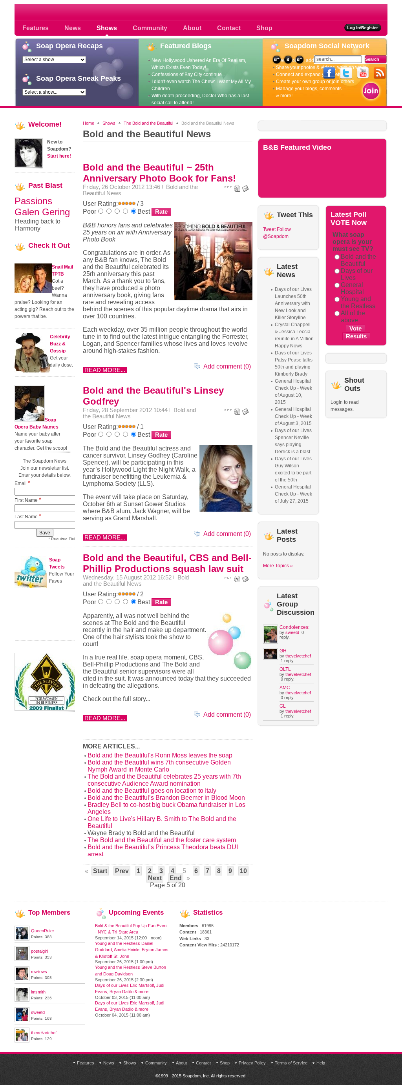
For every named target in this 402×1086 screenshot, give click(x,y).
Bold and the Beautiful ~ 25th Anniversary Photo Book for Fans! (159, 172)
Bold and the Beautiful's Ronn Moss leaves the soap (160, 755)
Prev (122, 871)
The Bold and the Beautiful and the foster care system (162, 840)
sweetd (292, 632)
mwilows (39, 971)
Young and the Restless (358, 302)
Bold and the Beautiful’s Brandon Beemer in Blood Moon (166, 797)
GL (283, 706)
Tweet (269, 229)
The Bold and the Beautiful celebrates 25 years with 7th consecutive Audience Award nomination (164, 780)
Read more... (104, 370)
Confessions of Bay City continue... (188, 74)
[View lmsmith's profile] (22, 1000)
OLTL (285, 669)
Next (155, 878)
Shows (108, 123)
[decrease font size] (299, 59)
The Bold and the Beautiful (148, 123)
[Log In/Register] (363, 27)
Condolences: (294, 627)
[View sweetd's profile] (22, 1020)
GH (283, 651)
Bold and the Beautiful (358, 260)
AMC (285, 687)
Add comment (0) (227, 366)
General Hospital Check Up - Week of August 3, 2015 (293, 416)
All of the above (353, 316)
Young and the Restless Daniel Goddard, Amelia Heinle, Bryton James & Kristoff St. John (131, 950)
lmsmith (38, 992)
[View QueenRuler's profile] (22, 939)
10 (243, 871)
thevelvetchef (298, 656)
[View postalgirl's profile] (22, 959)
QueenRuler (42, 930)
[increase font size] (276, 59)
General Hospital (352, 288)
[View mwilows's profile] (22, 979)
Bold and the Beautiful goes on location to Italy (152, 790)
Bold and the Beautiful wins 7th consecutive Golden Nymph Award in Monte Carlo (159, 766)
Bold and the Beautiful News (136, 580)
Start (100, 871)
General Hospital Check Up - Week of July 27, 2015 (293, 494)
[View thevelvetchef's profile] (22, 1041)
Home (88, 123)
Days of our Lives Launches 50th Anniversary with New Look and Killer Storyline (293, 303)
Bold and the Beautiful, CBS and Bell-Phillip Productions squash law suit (167, 563)
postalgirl (39, 951)
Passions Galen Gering (42, 206)
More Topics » (278, 565)
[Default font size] (288, 59)
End (176, 878)
